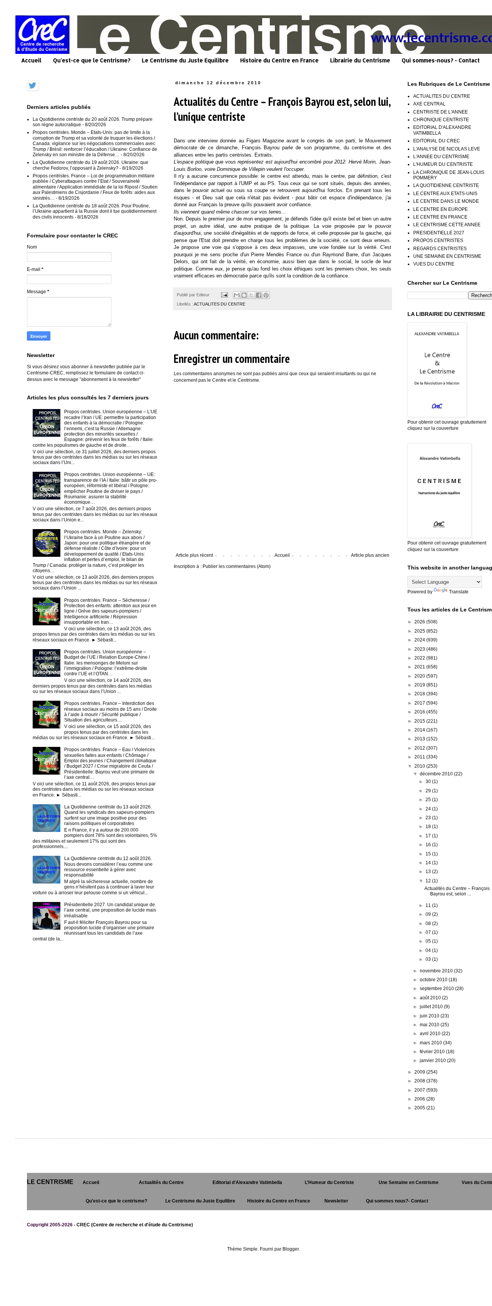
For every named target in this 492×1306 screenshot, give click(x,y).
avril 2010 (431, 1033)
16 (429, 844)
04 (429, 950)
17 (429, 835)
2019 (420, 685)
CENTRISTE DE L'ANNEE (440, 112)
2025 (420, 631)
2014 (420, 730)
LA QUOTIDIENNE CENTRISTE (446, 185)
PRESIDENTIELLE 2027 (438, 232)
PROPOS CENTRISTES (438, 240)
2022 (420, 658)
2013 (420, 739)
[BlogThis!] (244, 295)
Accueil (31, 60)
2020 (420, 676)
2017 (420, 703)
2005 (420, 1108)
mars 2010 (431, 1042)
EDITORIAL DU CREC (436, 141)
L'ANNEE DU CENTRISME (441, 156)
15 (429, 854)
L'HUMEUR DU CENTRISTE (443, 164)
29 (429, 790)
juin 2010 (430, 1016)
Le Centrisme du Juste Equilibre (185, 60)
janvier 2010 (433, 1060)
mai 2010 (430, 1024)
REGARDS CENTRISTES (440, 248)
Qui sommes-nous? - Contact (441, 60)
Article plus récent (194, 555)
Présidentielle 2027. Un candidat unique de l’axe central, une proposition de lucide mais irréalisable (110, 910)
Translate (459, 592)
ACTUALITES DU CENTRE (219, 304)
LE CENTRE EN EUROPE (440, 209)
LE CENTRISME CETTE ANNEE (446, 224)
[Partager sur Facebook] (259, 295)
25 (429, 799)
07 (429, 932)
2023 (420, 649)
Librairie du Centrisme (360, 60)
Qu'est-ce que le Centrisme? (91, 60)
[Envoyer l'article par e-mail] (224, 294)
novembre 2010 (437, 971)
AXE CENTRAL (429, 104)
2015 (420, 721)
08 (429, 923)
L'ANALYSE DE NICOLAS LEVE (446, 149)
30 (429, 781)
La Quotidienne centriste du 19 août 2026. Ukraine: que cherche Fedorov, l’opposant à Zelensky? (90, 165)
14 (429, 862)
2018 (420, 693)
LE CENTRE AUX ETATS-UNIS (445, 193)
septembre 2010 (437, 988)
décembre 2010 (437, 774)
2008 (420, 1081)
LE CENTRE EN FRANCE (440, 217)
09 (429, 914)
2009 (420, 1072)
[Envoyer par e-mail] (237, 295)
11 (429, 905)
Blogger (291, 1249)
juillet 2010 (432, 1006)
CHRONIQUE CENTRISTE (441, 119)
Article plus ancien (370, 555)
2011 (420, 757)
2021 (420, 667)
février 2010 (433, 1051)
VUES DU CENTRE (433, 264)
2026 (420, 622)
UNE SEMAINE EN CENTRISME (447, 256)
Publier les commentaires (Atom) (237, 566)
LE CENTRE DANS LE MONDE (446, 201)
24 (429, 809)
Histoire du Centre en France (279, 60)
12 (429, 880)
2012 (420, 748)
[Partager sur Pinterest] (266, 295)
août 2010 (431, 997)
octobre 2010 (434, 979)
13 (429, 871)
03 (429, 959)
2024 (420, 640)
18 (429, 826)
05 (429, 941)
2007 (420, 1090)
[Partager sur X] (251, 295)
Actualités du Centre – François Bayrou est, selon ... (457, 891)
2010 (420, 766)
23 (429, 817)
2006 (420, 1099)
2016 (420, 712)
